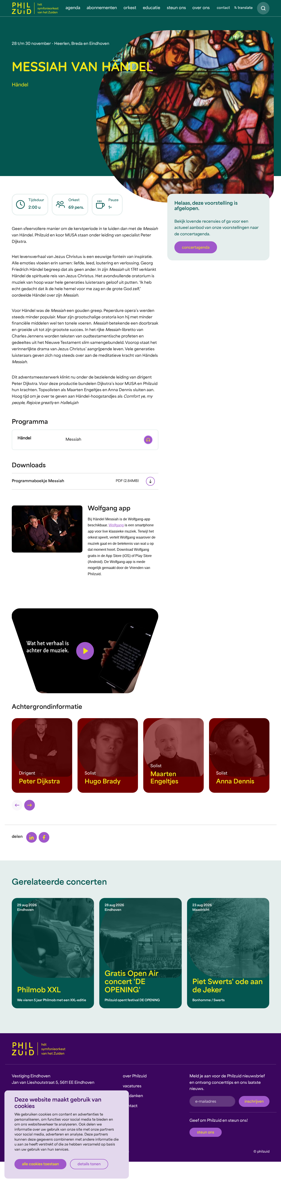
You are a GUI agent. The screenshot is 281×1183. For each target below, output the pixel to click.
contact (223, 8)
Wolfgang (116, 525)
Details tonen (89, 1164)
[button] (85, 650)
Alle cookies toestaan (40, 1164)
